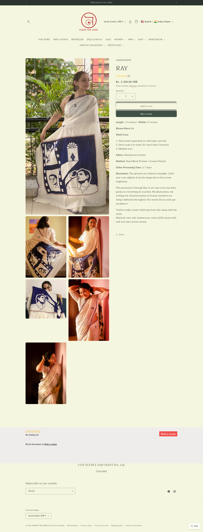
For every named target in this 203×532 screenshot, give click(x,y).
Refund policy (72, 525)
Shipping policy (117, 525)
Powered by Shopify (56, 525)
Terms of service (101, 525)
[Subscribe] (72, 491)
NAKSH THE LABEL (40, 525)
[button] (29, 22)
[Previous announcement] (26, 2)
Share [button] (121, 234)
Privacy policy (86, 525)
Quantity (120, 91)
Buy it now (146, 114)
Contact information (134, 525)
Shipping (133, 86)
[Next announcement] (176, 2)
